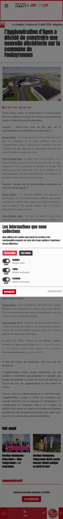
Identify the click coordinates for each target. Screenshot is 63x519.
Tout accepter (10, 252)
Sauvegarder (9, 291)
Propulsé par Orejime (54, 291)
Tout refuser (26, 252)
